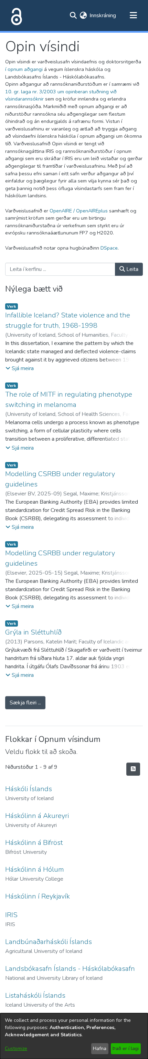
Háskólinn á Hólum (34, 869)
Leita (131, 269)
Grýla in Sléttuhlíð (33, 632)
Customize (16, 1048)
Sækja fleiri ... (25, 702)
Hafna (99, 1048)
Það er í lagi (126, 1048)
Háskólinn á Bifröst (34, 842)
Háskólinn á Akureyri (37, 815)
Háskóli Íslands (28, 789)
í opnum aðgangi (24, 69)
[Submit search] (73, 15)
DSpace (109, 247)
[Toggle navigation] (133, 15)
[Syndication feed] (133, 769)
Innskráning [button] (103, 15)
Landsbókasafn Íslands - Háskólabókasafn (70, 968)
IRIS (11, 915)
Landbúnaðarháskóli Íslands (48, 941)
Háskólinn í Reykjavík (37, 896)
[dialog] (74, 1036)
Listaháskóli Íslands (35, 995)
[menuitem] (83, 15)
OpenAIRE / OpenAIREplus (79, 210)
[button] (19, 368)
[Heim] (15, 15)
